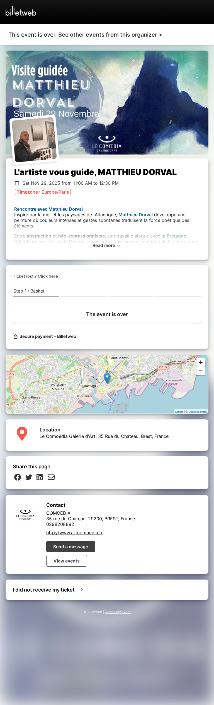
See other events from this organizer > (110, 34)
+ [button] (201, 362)
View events (67, 561)
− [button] (201, 370)
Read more (104, 245)
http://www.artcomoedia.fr (74, 532)
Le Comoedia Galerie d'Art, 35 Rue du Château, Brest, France (104, 436)
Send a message (70, 546)
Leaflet (179, 412)
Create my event (118, 612)
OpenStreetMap (198, 412)
